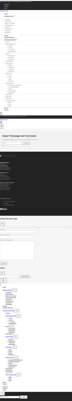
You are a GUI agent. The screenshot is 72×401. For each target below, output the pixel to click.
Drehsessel (11, 59)
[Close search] (2, 393)
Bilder (9, 102)
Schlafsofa (8, 30)
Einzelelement (12, 51)
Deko (9, 380)
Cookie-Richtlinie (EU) (9, 205)
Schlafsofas (9, 94)
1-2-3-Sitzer (11, 49)
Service (6, 110)
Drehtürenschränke (13, 87)
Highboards (11, 67)
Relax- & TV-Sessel (10, 23)
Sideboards (11, 71)
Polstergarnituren (9, 25)
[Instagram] (6, 209)
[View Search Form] (1, 113)
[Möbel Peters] (4, 119)
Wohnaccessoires (11, 374)
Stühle (10, 77)
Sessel (7, 326)
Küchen (8, 41)
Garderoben (9, 98)
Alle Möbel (7, 19)
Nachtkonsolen (12, 91)
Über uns (6, 4)
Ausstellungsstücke (8, 310)
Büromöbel (8, 96)
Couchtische (9, 61)
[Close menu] (0, 284)
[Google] (2, 209)
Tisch (9, 75)
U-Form (10, 47)
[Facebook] (0, 209)
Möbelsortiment (7, 290)
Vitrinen (10, 65)
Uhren (10, 104)
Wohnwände (8, 21)
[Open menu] (1, 126)
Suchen (24, 397)
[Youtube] (4, 209)
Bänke (10, 79)
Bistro (4, 382)
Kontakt (6, 6)
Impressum (6, 203)
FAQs (5, 8)
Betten (10, 89)
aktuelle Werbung (8, 308)
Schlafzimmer (8, 29)
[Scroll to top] (1, 281)
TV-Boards (11, 69)
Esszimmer (8, 27)
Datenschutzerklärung (9, 201)
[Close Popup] (2, 224)
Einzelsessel (11, 55)
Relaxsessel (11, 57)
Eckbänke (10, 81)
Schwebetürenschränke (14, 85)
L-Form (10, 46)
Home (4, 287)
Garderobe (9, 304)
